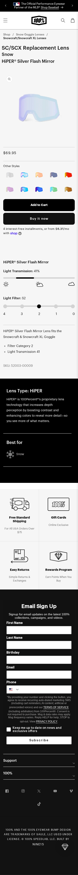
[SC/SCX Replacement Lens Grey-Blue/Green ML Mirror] (53, 189)
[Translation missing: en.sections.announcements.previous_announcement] (5, 6)
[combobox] (13, 689)
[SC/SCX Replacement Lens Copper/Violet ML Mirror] (39, 189)
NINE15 (38, 844)
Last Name (14, 637)
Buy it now (39, 218)
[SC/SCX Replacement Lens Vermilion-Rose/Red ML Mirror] (68, 175)
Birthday (13, 652)
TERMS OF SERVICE (56, 707)
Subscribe (39, 740)
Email (10, 667)
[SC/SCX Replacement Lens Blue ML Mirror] (24, 189)
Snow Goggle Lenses (30, 34)
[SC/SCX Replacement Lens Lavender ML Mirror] (9, 189)
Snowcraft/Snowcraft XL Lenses (24, 38)
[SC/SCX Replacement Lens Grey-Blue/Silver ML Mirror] (9, 175)
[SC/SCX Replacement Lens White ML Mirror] (53, 175)
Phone (11, 682)
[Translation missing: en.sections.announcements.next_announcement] (72, 6)
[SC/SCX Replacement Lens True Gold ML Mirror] (68, 189)
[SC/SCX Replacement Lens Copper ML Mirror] (39, 175)
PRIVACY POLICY (46, 721)
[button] (5, 20)
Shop (6, 34)
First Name (14, 623)
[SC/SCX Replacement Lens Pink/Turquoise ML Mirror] (24, 175)
